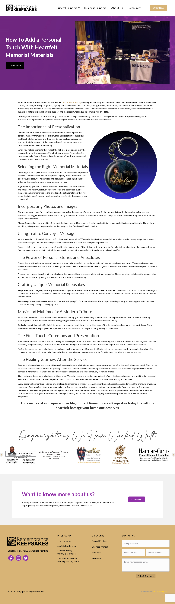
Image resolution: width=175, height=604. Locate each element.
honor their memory (72, 102)
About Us (117, 7)
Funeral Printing (67, 7)
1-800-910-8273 (65, 541)
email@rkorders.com (67, 546)
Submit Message (146, 576)
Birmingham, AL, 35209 (68, 561)
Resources (135, 7)
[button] (79, 8)
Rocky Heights (160, 591)
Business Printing (95, 7)
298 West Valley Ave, (67, 558)
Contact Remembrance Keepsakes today (106, 403)
